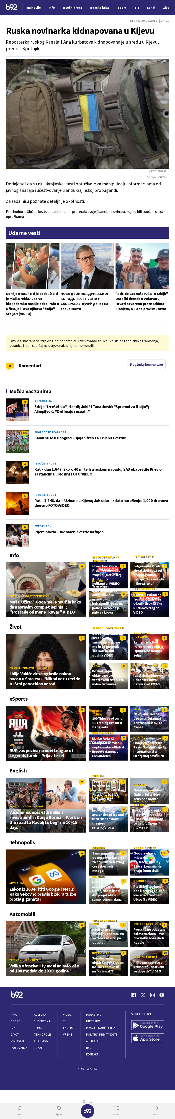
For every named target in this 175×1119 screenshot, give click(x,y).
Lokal (38, 1048)
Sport (15, 1021)
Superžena (42, 1021)
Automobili (42, 1041)
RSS (88, 1048)
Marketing (94, 1015)
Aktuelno (16, 883)
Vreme (67, 1034)
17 (24, 527)
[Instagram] (152, 995)
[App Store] (147, 1038)
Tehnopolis (42, 1034)
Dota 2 (138, 737)
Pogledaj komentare (146, 364)
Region (97, 580)
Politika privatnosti (101, 1034)
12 (24, 495)
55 (24, 401)
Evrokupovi (43, 526)
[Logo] (11, 7)
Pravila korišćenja (100, 1028)
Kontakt (92, 1054)
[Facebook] (133, 995)
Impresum (93, 1021)
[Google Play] (147, 1025)
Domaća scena (102, 733)
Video (67, 1015)
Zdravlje (18, 1041)
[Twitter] (143, 995)
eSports (40, 1028)
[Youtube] (162, 995)
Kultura (40, 1015)
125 (25, 433)
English (98, 776)
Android (98, 847)
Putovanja (19, 1048)
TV (65, 1021)
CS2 (94, 713)
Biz (13, 1028)
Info (14, 1015)
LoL (12, 744)
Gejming (98, 876)
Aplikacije (93, 1041)
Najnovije (34, 7)
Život (15, 1034)
